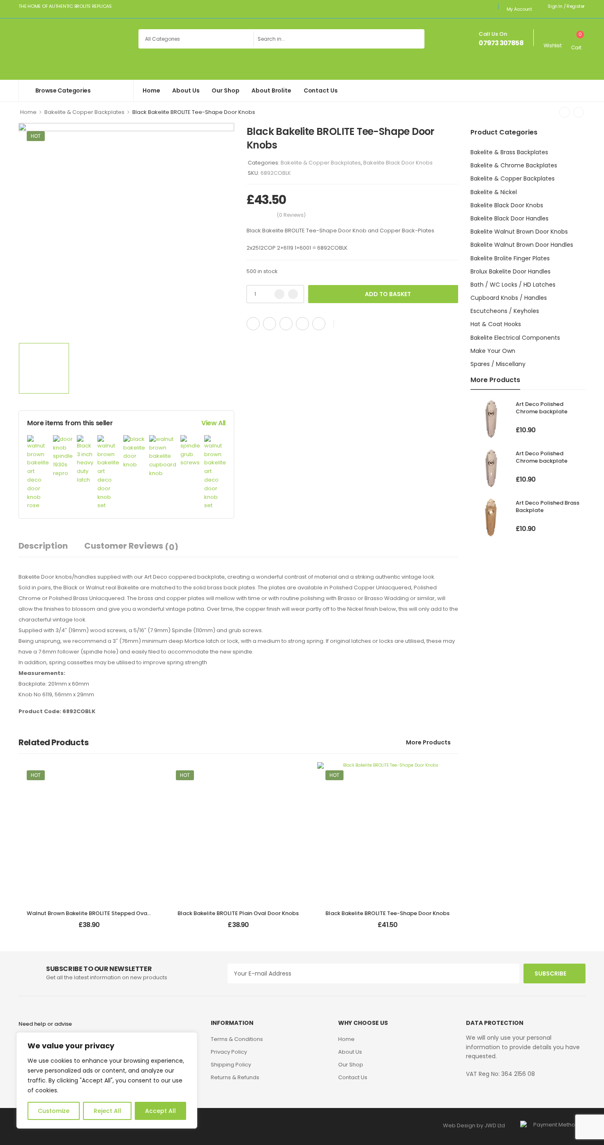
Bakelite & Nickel (493, 192)
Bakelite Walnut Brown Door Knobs (519, 231)
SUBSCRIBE (550, 973)
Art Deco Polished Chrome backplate (541, 407)
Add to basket (388, 294)
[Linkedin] (318, 323)
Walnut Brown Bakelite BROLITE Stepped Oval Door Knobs (104, 913)
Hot (36, 135)
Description (43, 546)
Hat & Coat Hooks (495, 324)
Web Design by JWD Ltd (474, 1125)
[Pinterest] (286, 323)
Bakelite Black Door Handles (509, 218)
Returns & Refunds (235, 1077)
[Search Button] (416, 39)
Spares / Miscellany (498, 364)
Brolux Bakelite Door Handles (510, 271)
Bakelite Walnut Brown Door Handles (521, 245)
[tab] (51, 546)
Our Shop (225, 90)
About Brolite (271, 90)
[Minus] (279, 294)
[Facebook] (253, 323)
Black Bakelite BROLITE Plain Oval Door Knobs (238, 913)
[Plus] (293, 294)
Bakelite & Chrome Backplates (513, 165)
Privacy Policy (229, 1052)
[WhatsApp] (302, 323)
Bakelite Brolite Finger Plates (510, 258)
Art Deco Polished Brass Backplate (547, 506)
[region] (106, 1080)
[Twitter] (269, 323)
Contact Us (321, 90)
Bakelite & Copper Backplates (84, 112)
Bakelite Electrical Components (515, 338)
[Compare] (358, 323)
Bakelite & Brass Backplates (509, 152)
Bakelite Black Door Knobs (506, 205)
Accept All (160, 1111)
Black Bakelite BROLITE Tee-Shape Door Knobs (387, 913)
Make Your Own (492, 351)
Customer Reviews (131, 546)
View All (213, 423)
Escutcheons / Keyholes (504, 311)
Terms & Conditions (237, 1039)
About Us (185, 90)
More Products (428, 742)
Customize (53, 1111)
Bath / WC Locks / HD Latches (513, 284)
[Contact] (473, 39)
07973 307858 (501, 43)
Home (151, 90)
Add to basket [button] (89, 928)
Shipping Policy (231, 1065)
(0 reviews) (291, 215)
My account (519, 9)
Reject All (107, 1111)
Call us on (493, 34)
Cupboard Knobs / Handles (508, 298)
